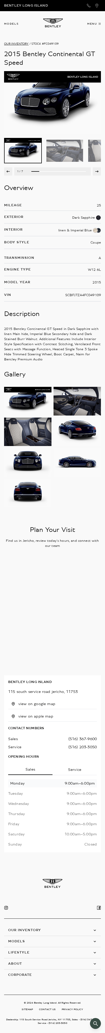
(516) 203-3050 (82, 747)
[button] (52, 930)
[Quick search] (95, 1023)
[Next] (97, 171)
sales (13, 739)
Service (74, 770)
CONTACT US (47, 1009)
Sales (30, 769)
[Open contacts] (89, 6)
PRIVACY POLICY (72, 1009)
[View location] (97, 6)
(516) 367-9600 (82, 739)
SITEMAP (27, 1009)
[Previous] (8, 171)
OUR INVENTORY (16, 43)
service (14, 747)
